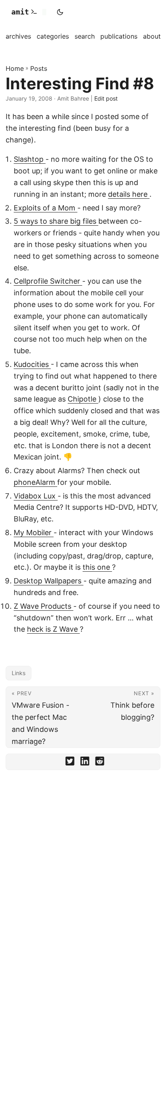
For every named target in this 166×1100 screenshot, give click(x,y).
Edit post (106, 98)
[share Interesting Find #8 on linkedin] (85, 763)
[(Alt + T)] (60, 12)
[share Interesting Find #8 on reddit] (100, 763)
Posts (38, 68)
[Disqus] (83, 888)
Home (15, 68)
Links (18, 672)
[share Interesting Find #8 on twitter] (70, 763)
